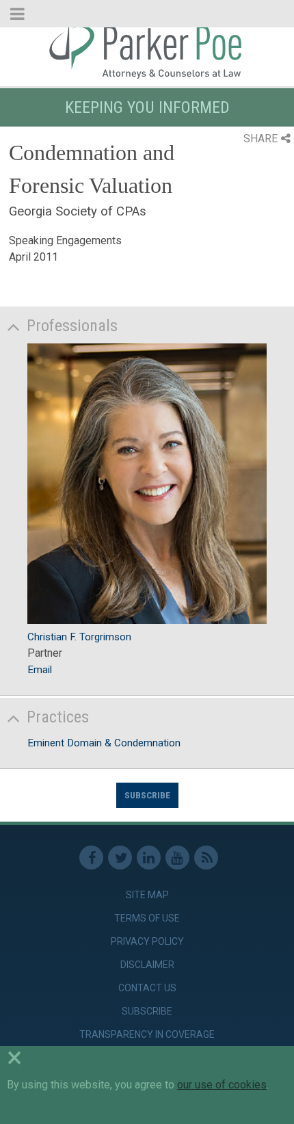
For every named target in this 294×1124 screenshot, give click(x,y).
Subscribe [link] (147, 1011)
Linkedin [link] (149, 858)
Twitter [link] (120, 858)
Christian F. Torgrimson (79, 637)
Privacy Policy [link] (147, 941)
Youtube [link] (177, 858)
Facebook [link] (91, 858)
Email (39, 670)
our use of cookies (222, 1084)
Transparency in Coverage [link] (147, 1034)
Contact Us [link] (147, 987)
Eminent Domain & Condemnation (104, 743)
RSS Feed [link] (206, 858)
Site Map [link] (147, 894)
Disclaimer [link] (147, 964)
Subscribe (147, 794)
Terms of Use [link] (147, 918)
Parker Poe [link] (147, 50)
